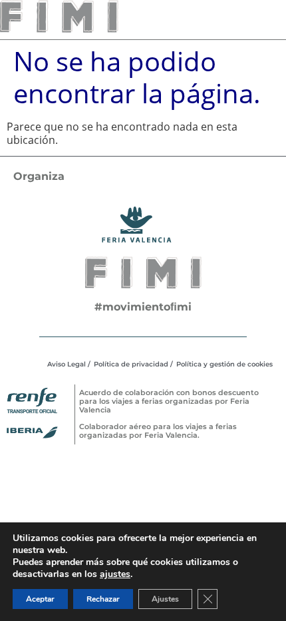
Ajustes (165, 599)
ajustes (115, 574)
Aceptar (40, 599)
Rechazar (103, 599)
